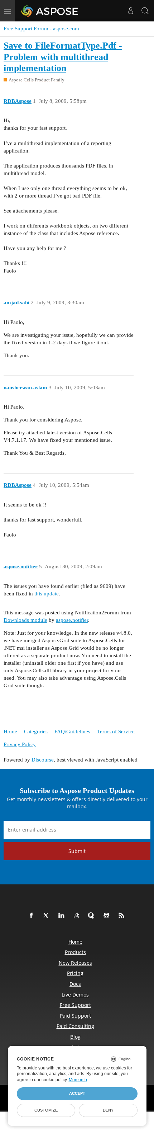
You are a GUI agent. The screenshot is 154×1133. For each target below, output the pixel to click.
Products (75, 952)
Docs (75, 983)
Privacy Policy (20, 744)
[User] (131, 10)
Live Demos (75, 994)
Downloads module (25, 620)
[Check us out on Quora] (92, 915)
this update (46, 594)
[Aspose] (50, 11)
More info (78, 1079)
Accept (77, 1093)
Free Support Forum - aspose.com (41, 28)
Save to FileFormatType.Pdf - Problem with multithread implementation (63, 56)
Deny (108, 1110)
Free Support (75, 1005)
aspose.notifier (72, 620)
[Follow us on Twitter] (47, 915)
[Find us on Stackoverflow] (77, 915)
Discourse (43, 760)
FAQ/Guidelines (72, 731)
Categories (36, 731)
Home (10, 731)
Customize (46, 1110)
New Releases (75, 962)
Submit (77, 851)
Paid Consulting (75, 1026)
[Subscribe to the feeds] (122, 915)
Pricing (75, 973)
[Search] (145, 10)
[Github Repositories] (107, 915)
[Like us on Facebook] (32, 915)
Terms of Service (116, 731)
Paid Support (75, 1015)
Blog (75, 1036)
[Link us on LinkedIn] (62, 915)
